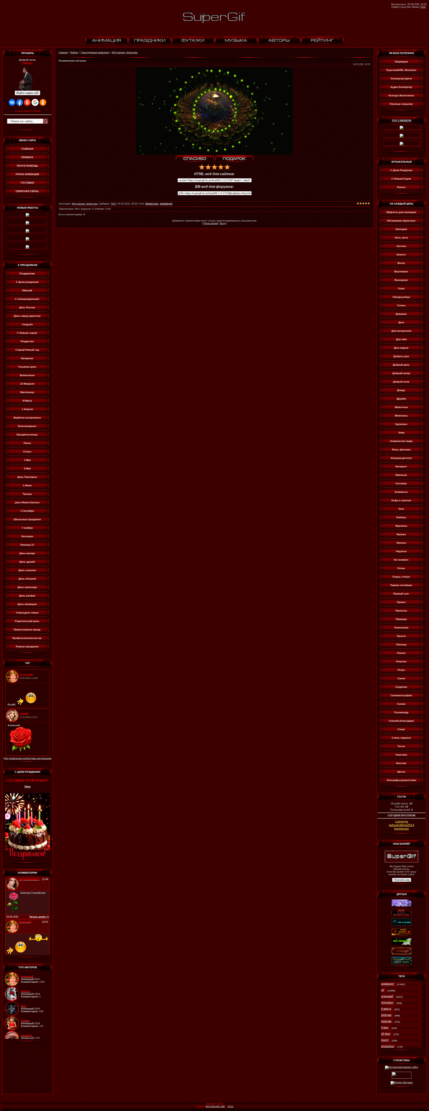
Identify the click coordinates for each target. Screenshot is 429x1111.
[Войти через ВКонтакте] (12, 102)
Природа (401, 619)
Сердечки (401, 687)
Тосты (401, 746)
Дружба (401, 398)
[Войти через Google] (35, 102)
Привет (401, 602)
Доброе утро (401, 356)
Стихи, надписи (401, 737)
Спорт (401, 729)
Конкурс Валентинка (401, 95)
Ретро (401, 670)
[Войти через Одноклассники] (43, 102)
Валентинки (27, 375)
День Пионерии (27, 477)
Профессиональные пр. (27, 638)
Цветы (401, 771)
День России (27, 307)
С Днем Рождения (401, 170)
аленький (387, 996)
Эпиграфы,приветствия (401, 780)
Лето (401, 509)
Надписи (401, 551)
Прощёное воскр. (27, 434)
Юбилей (27, 290)
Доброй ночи (401, 381)
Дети (401, 322)
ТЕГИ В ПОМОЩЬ (27, 165)
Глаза (401, 288)
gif (382, 990)
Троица (27, 494)
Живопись (401, 415)
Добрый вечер (401, 373)
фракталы (151, 203)
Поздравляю (27, 273)
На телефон (401, 559)
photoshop (387, 1046)
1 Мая (27, 460)
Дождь (401, 390)
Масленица (27, 392)
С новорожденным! (27, 299)
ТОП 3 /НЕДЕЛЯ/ (401, 120)
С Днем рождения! (27, 282)
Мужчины (401, 525)
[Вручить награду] (234, 159)
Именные (401, 475)
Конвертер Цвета (401, 78)
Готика (401, 305)
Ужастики (401, 754)
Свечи (401, 678)
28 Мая (385, 1033)
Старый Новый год (27, 349)
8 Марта (27, 400)
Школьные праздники (27, 519)
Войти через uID (27, 93)
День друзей (27, 561)
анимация (166, 203)
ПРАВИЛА (27, 157)
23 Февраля (27, 383)
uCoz (230, 1106)
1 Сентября (27, 511)
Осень (401, 568)
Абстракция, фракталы (125, 52)
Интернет (401, 466)
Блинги (401, 254)
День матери (27, 553)
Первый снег (401, 593)
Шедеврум (401, 61)
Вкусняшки (401, 271)
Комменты (401, 492)
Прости (401, 636)
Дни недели (401, 347)
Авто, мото (401, 237)
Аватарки (401, 229)
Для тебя (401, 339)
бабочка (386, 1015)
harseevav (401, 828)
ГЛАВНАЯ (27, 148)
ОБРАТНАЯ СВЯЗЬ (27, 191)
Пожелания (401, 627)
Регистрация (211, 223)
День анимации (27, 604)
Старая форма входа (27, 111)
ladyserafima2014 (401, 825)
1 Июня (27, 485)
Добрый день (401, 364)
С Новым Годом (401, 178)
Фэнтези (401, 763)
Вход (222, 223)
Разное (401, 187)
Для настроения (401, 331)
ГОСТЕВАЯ (27, 182)
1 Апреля (27, 409)
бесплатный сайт (215, 1106)
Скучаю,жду (401, 712)
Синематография (401, 695)
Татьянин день (27, 366)
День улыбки (27, 595)
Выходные (401, 280)
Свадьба (27, 324)
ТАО (113, 203)
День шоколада (27, 587)
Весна (401, 263)
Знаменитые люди (401, 441)
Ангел (385, 1040)
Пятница (401, 644)
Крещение (27, 358)
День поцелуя (27, 570)
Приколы (401, 610)
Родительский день (27, 621)
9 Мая (27, 468)
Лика (27, 786)
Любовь (401, 517)
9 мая (384, 1027)
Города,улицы (401, 297)
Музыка (401, 534)
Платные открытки (401, 104)
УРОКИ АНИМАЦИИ (27, 174)
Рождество (27, 341)
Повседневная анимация (95, 52)
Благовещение (27, 426)
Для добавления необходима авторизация (27, 758)
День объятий (27, 578)
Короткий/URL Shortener (401, 70)
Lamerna (401, 821)
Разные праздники (27, 646)
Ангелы (401, 246)
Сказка (401, 704)
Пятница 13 (27, 544)
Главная (63, 52)
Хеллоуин (27, 536)
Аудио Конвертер (401, 87)
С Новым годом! (27, 333)
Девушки (401, 314)
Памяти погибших (401, 585)
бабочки (386, 1021)
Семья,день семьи (27, 612)
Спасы (27, 451)
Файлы (74, 52)
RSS (423, 7)
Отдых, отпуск (401, 576)
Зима (401, 432)
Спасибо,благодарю (401, 720)
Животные (401, 407)
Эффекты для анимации (401, 212)
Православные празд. (27, 629)
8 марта (386, 1008)
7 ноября (27, 527)
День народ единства (27, 316)
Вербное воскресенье (27, 417)
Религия (401, 661)
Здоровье (401, 424)
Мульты (401, 542)
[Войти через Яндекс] (27, 102)
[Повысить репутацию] (195, 159)
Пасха (27, 443)
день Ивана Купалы (27, 502)
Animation (387, 1002)
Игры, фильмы (401, 449)
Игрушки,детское (401, 458)
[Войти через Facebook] (19, 102)
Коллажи (401, 483)
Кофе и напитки (401, 500)
